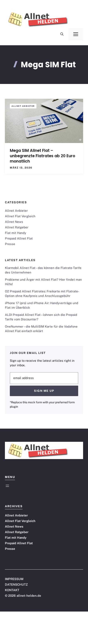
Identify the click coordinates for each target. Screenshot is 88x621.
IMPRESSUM (14, 579)
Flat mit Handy (15, 233)
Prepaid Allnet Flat (19, 238)
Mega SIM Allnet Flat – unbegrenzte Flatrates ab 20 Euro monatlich (42, 156)
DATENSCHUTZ (16, 584)
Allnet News (14, 221)
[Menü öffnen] (7, 485)
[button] (61, 34)
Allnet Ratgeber (16, 227)
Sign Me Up (44, 390)
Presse (10, 244)
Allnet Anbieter (23, 106)
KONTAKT (12, 590)
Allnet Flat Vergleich (20, 216)
